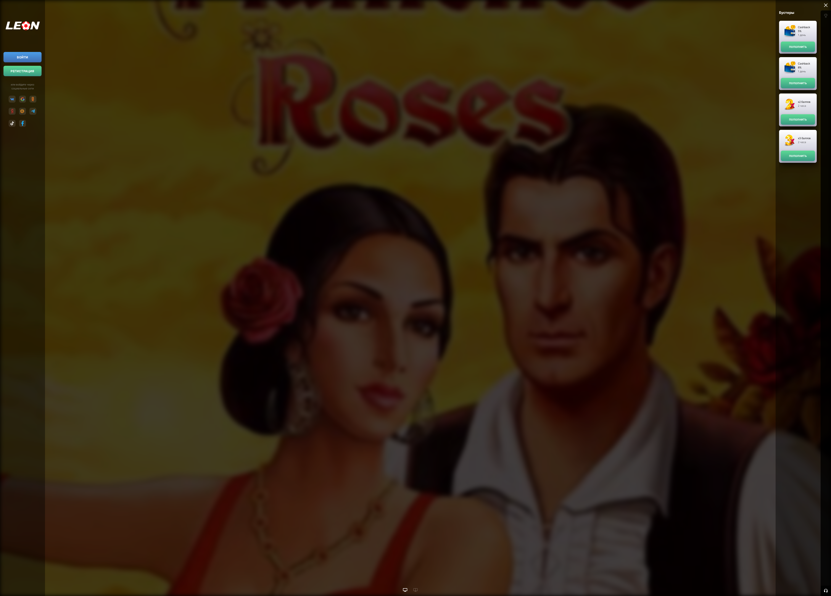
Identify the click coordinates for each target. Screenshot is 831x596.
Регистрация (22, 71)
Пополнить (798, 46)
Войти (22, 57)
